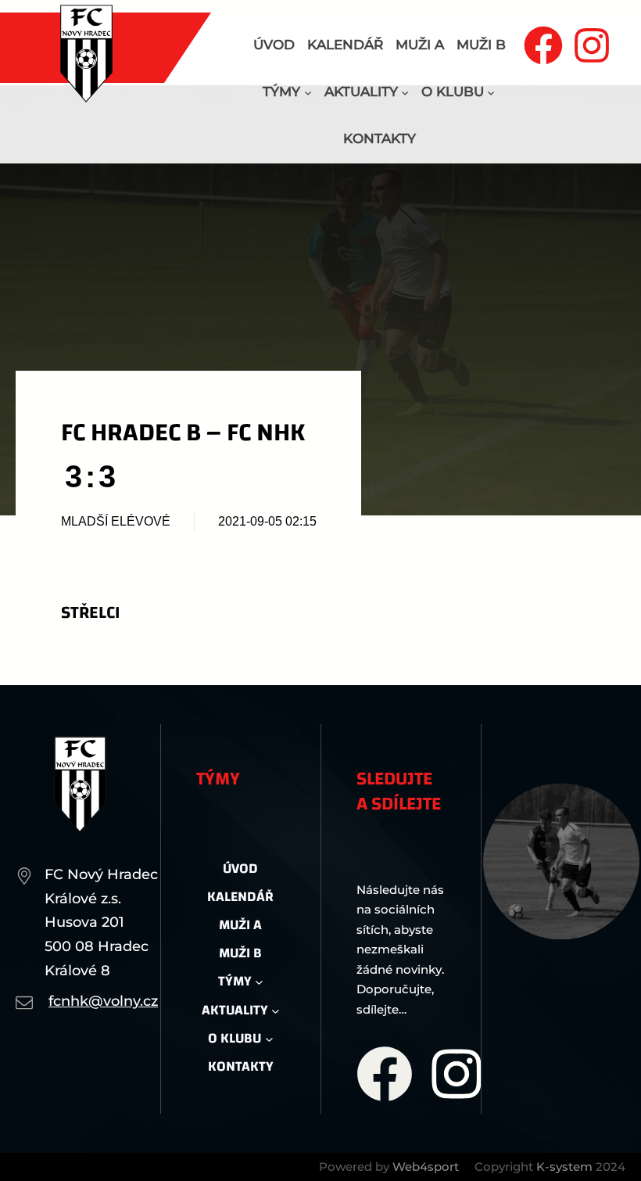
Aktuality (361, 91)
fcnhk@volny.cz (103, 1001)
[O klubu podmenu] (491, 92)
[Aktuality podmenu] (405, 92)
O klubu (452, 91)
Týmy (281, 91)
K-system (564, 1166)
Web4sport (425, 1166)
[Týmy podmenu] (308, 92)
